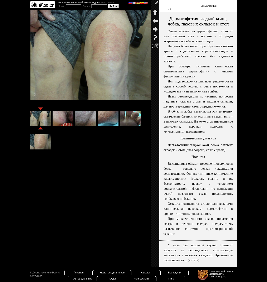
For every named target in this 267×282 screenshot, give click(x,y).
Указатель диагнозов (112, 272)
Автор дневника (82, 278)
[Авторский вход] (155, 4)
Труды (112, 278)
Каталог (145, 272)
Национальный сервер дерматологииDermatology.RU (221, 274)
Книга (171, 278)
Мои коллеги (141, 278)
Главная (79, 272)
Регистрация (107, 2)
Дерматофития (209, 6)
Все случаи (174, 272)
